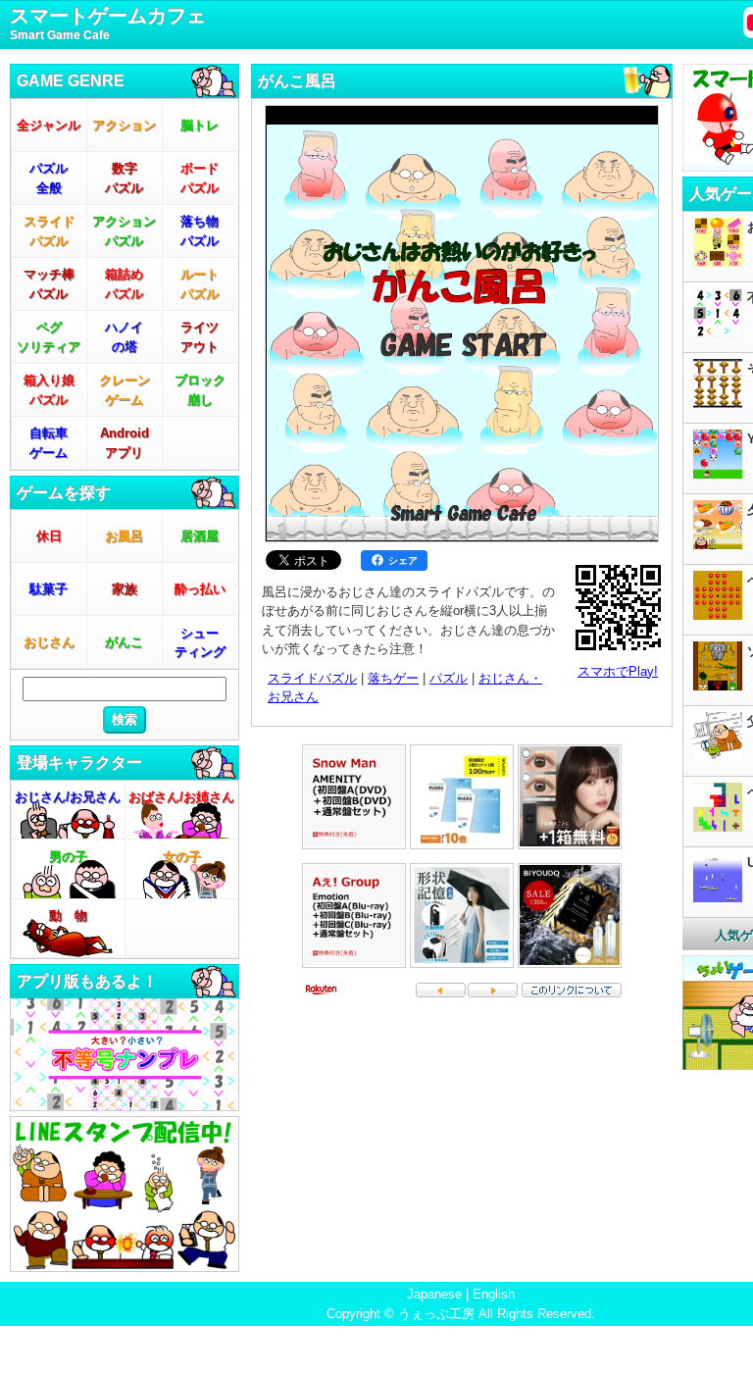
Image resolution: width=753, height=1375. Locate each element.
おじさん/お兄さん (68, 796)
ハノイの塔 (124, 337)
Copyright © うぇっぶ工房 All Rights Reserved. (460, 1313)
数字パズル (124, 178)
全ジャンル (48, 125)
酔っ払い (200, 589)
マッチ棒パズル (49, 284)
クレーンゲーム (124, 390)
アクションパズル (124, 231)
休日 (49, 536)
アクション (124, 125)
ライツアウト (199, 337)
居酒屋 (199, 536)
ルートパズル (199, 284)
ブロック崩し (200, 390)
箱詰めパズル (124, 284)
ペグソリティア (48, 337)
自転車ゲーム (48, 443)
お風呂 (124, 536)
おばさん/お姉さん (181, 796)
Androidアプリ (124, 443)
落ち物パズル (199, 231)
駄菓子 (48, 589)
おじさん (49, 642)
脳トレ (199, 125)
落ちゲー (393, 678)
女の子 (182, 856)
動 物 (68, 915)
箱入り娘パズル (49, 390)
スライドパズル (49, 231)
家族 (124, 589)
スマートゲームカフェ (108, 23)
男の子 (68, 856)
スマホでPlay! (617, 671)
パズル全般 (48, 178)
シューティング (200, 643)
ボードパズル (199, 178)
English (494, 1294)
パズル (448, 678)
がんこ (124, 642)
